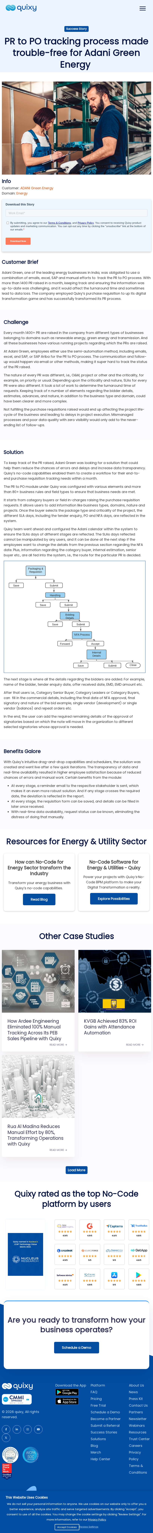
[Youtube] (38, 1429)
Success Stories (104, 1432)
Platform (98, 1385)
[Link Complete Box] (38, 996)
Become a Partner (106, 1418)
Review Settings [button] (88, 1527)
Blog (94, 1445)
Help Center (100, 1459)
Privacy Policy (97, 1519)
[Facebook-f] (6, 1429)
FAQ (94, 1392)
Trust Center (139, 1439)
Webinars (137, 1425)
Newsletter (138, 1418)
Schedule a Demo (105, 1412)
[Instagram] (28, 1429)
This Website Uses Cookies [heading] (27, 1497)
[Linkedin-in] (17, 1429)
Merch (96, 1452)
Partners (136, 1412)
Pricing (96, 1398)
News (133, 1392)
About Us (136, 1385)
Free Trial (98, 1405)
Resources (137, 1432)
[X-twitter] (6, 1438)
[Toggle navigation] (143, 8)
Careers (135, 1445)
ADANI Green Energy (36, 188)
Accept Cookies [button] (67, 1527)
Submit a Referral (105, 1425)
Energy (22, 193)
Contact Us (138, 1405)
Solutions (98, 1439)
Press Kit (136, 1398)
